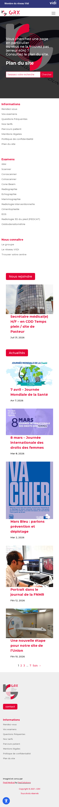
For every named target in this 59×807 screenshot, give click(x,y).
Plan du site (8, 144)
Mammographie (11, 199)
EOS (4, 214)
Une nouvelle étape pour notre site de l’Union (27, 646)
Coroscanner (9, 174)
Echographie (9, 194)
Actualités (17, 353)
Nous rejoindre (20, 276)
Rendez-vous (9, 109)
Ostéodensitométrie (13, 224)
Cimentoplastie (10, 209)
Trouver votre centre (14, 254)
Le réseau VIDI (10, 249)
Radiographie (9, 189)
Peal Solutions (24, 782)
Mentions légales (12, 134)
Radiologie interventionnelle (18, 204)
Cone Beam (8, 184)
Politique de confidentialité (17, 139)
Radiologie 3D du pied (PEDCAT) (21, 219)
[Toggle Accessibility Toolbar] (6, 801)
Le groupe (8, 244)
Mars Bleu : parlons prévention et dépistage (27, 526)
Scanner (6, 169)
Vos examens (9, 114)
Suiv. (35, 665)
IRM (4, 164)
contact (10, 706)
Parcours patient (11, 129)
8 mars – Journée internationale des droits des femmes (27, 443)
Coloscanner (9, 179)
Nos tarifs (7, 124)
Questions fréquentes (14, 119)
